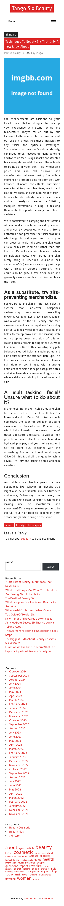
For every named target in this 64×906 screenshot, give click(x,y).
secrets (26, 869)
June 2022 (15, 785)
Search (9, 561)
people (41, 863)
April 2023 (15, 744)
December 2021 (18, 810)
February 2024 (18, 704)
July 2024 (15, 683)
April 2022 (15, 793)
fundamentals (27, 860)
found (16, 860)
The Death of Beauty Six (19, 598)
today (9, 874)
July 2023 (15, 732)
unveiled (10, 879)
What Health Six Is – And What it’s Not (28, 610)
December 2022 (18, 761)
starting (8, 872)
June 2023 (15, 736)
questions (11, 866)
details (46, 853)
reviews (8, 869)
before (8, 853)
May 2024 (15, 692)
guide (37, 860)
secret (17, 868)
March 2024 (16, 700)
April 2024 (15, 696)
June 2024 (15, 687)
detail (38, 853)
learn (21, 862)
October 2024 (18, 671)
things (53, 871)
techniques (34, 525)
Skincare (11, 34)
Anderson (48, 898)
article (30, 848)
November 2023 (18, 716)
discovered (10, 856)
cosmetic (24, 852)
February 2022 (18, 801)
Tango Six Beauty (32, 8)
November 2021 (18, 814)
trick (18, 875)
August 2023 (17, 728)
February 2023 (18, 753)
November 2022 (18, 765)
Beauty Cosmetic (19, 827)
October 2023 (18, 720)
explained (33, 856)
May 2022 (15, 789)
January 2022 (17, 805)
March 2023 (16, 748)
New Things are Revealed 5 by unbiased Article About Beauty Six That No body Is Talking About (30, 623)
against (22, 848)
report (24, 865)
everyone (22, 856)
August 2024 (17, 679)
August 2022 (17, 777)
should (35, 869)
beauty (20, 525)
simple (52, 868)
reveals (46, 866)
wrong (36, 879)
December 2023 (18, 712)
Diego (39, 52)
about (9, 525)
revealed (35, 865)
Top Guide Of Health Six (19, 614)
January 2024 (17, 708)
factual (8, 860)
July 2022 (15, 781)
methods (30, 862)
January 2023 (17, 757)
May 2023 (15, 740)
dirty (53, 853)
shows (44, 869)
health (48, 859)
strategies (30, 871)
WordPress (30, 898)
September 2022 (19, 773)
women (24, 878)
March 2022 (16, 797)
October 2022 (18, 769)
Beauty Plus (16, 831)
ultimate (33, 875)
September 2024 (19, 675)
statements (19, 872)
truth (25, 874)
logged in (25, 538)
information (10, 863)
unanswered (45, 875)
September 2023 (19, 724)
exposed (45, 856)
